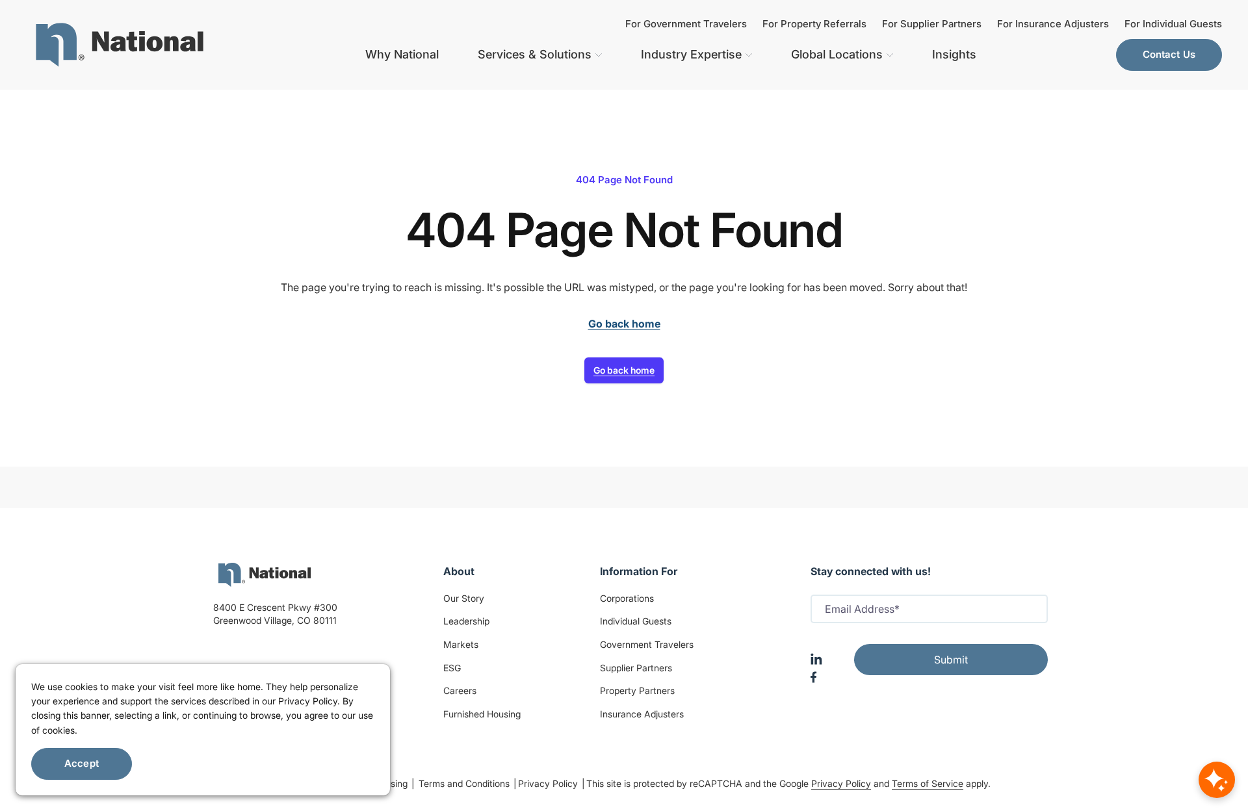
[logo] (264, 575)
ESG (452, 667)
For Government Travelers (686, 24)
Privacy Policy (549, 783)
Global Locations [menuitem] (837, 54)
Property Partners (637, 690)
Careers (459, 690)
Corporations (627, 598)
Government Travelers (647, 644)
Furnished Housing (482, 713)
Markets (460, 644)
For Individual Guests (1173, 24)
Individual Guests (635, 620)
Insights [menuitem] (954, 54)
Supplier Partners (636, 667)
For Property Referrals (814, 24)
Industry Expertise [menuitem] (691, 54)
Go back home (624, 370)
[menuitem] (119, 45)
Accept (81, 763)
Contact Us (1169, 54)
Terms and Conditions (465, 783)
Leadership (466, 620)
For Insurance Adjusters (1053, 24)
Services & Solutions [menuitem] (535, 54)
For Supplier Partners (932, 24)
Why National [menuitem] (402, 54)
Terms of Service (927, 783)
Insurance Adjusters (642, 713)
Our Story (463, 598)
